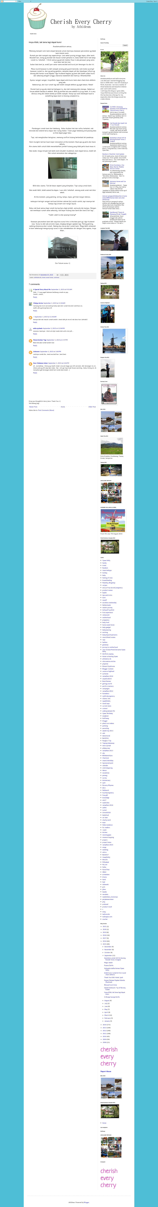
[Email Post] (57, 275)
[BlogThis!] (62, 275)
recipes (104, 585)
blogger (105, 721)
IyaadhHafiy (106, 701)
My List (104, 864)
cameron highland (108, 671)
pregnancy (105, 620)
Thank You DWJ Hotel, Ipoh (113, 977)
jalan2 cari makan (108, 723)
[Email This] (61, 275)
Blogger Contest (107, 669)
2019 (105, 932)
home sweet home (47, 277)
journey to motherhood (110, 647)
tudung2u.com (107, 917)
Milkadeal (105, 862)
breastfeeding (107, 580)
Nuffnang (105, 718)
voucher (105, 919)
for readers (106, 827)
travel (104, 565)
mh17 (104, 800)
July (106, 1003)
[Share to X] (64, 275)
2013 (105, 1028)
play (103, 902)
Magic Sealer (108, 962)
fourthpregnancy (108, 793)
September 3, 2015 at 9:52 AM (61, 289)
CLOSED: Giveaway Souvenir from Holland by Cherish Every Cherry (118, 108)
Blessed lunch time (110, 985)
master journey (107, 607)
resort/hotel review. (109, 637)
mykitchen (105, 803)
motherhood (106, 617)
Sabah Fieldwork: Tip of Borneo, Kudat (115, 988)
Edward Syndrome (108, 666)
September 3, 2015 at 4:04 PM (58, 363)
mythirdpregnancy (108, 696)
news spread (106, 745)
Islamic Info (106, 698)
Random (105, 568)
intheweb (105, 884)
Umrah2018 (106, 812)
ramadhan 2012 (107, 691)
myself (104, 600)
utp (103, 753)
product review (107, 590)
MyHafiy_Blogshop (108, 583)
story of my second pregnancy (112, 588)
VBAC (104, 872)
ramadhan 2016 (107, 805)
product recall (107, 907)
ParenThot (105, 869)
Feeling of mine (107, 578)
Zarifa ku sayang (107, 654)
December (108, 947)
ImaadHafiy (106, 857)
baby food (105, 622)
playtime (105, 664)
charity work (106, 820)
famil (104, 879)
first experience (107, 612)
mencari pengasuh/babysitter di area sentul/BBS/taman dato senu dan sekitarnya (114, 197)
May (106, 1009)
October (107, 952)
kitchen (104, 832)
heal (103, 882)
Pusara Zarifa (108, 965)
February (107, 1018)
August (107, 1000)
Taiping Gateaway (108, 743)
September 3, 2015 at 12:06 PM (54, 328)
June (106, 1006)
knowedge (105, 798)
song (104, 912)
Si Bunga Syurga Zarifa (112, 997)
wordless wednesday (109, 602)
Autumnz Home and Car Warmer (118, 182)
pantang (105, 726)
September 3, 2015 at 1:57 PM (57, 340)
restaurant (105, 615)
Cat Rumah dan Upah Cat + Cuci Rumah (118, 124)
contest (104, 708)
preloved (105, 904)
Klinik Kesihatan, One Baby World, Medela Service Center (117, 166)
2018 (105, 935)
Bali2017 (105, 855)
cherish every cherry (108, 1056)
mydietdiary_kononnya (110, 897)
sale (103, 733)
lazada (104, 892)
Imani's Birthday (107, 760)
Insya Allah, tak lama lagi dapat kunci (114, 993)
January (107, 1021)
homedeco (105, 693)
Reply (35, 297)
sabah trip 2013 (107, 731)
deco (104, 788)
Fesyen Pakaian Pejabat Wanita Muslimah (114, 981)
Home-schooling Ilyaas (110, 656)
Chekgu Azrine (38, 303)
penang (104, 775)
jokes (104, 889)
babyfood (105, 815)
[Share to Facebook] (66, 275)
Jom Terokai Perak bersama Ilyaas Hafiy (113, 650)
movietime (105, 773)
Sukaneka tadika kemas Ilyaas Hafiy (114, 969)
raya (103, 640)
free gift (105, 795)
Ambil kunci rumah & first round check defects (115, 974)
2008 (105, 1042)
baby (104, 575)
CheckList (105, 758)
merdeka (105, 894)
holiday (104, 573)
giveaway (105, 645)
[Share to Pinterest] (68, 275)
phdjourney (106, 748)
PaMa (104, 867)
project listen (106, 842)
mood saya (105, 703)
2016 (105, 941)
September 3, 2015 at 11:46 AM (45, 317)
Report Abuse (105, 1071)
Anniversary (106, 780)
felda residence (107, 825)
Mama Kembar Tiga (39, 340)
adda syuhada (37, 328)
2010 (105, 1036)
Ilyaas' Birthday (107, 713)
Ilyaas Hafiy (106, 560)
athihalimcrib (37, 277)
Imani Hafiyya (106, 570)
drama (104, 877)
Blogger (86, 1202)
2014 (105, 1025)
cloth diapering (107, 768)
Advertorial (106, 736)
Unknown (36, 351)
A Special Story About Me (42, 289)
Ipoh (103, 783)
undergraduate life (108, 711)
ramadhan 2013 (107, 750)
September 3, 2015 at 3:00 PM (50, 351)
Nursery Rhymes (107, 785)
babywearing (106, 630)
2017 (105, 938)
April (106, 1012)
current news (106, 706)
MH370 (105, 860)
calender (105, 765)
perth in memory (107, 686)
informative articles (108, 661)
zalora (104, 852)
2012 (105, 1030)
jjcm (103, 887)
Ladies (104, 807)
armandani (105, 874)
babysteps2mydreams (109, 635)
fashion (104, 642)
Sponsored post (107, 763)
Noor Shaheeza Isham (40, 363)
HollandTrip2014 (108, 610)
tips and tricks (107, 595)
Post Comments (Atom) (46, 410)
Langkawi (105, 716)
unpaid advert (107, 679)
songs (104, 847)
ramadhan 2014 (107, 676)
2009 (105, 1039)
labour (104, 770)
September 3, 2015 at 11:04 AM (54, 303)
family (104, 563)
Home (63, 407)
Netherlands (106, 605)
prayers (104, 840)
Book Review (106, 681)
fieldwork (105, 790)
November (108, 949)
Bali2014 (105, 738)
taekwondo (106, 914)
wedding (105, 850)
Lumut (104, 810)
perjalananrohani (107, 899)
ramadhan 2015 (107, 845)
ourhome (56, 277)
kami (104, 597)
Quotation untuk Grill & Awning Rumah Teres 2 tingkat (118, 139)
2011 (105, 1033)
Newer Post (33, 407)
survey (104, 778)
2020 (105, 929)
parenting (105, 728)
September (108, 955)
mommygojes (106, 835)
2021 (105, 926)
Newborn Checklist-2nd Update (113, 154)
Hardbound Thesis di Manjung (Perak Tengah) (118, 213)
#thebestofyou (107, 755)
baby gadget (106, 627)
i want (104, 830)
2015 (105, 944)
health (104, 593)
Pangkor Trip (106, 741)
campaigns (105, 688)
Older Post (92, 407)
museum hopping (108, 837)
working (105, 632)
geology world (107, 684)
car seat (105, 817)
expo (104, 822)
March (106, 1015)
